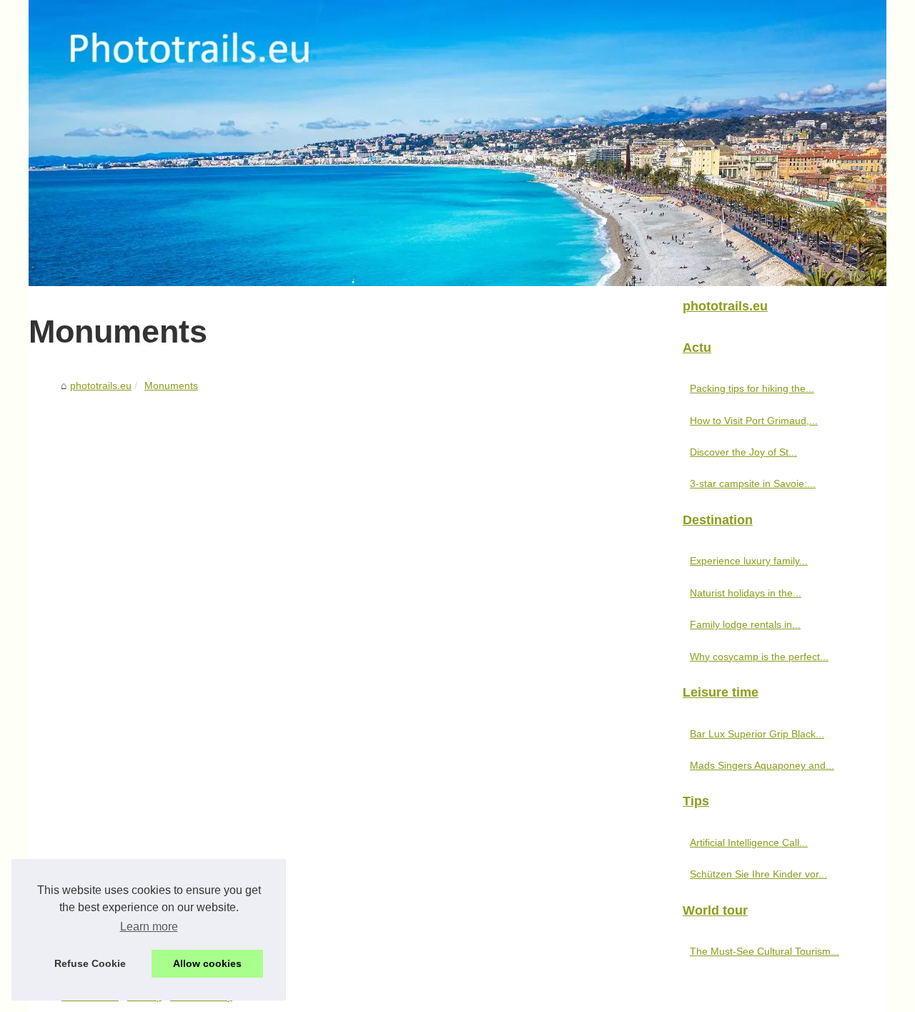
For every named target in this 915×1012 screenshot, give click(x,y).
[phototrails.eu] (457, 143)
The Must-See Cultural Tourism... (764, 951)
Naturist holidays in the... (745, 593)
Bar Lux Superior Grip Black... (757, 734)
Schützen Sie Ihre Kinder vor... (758, 874)
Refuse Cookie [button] (90, 963)
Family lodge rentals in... (745, 624)
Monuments (171, 385)
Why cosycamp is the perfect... (759, 656)
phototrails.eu (101, 385)
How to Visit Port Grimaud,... (754, 420)
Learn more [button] (149, 926)
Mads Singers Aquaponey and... (762, 765)
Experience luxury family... (749, 560)
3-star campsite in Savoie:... (753, 483)
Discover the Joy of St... (743, 452)
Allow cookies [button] (207, 963)
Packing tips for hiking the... (752, 388)
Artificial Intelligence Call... (749, 842)
